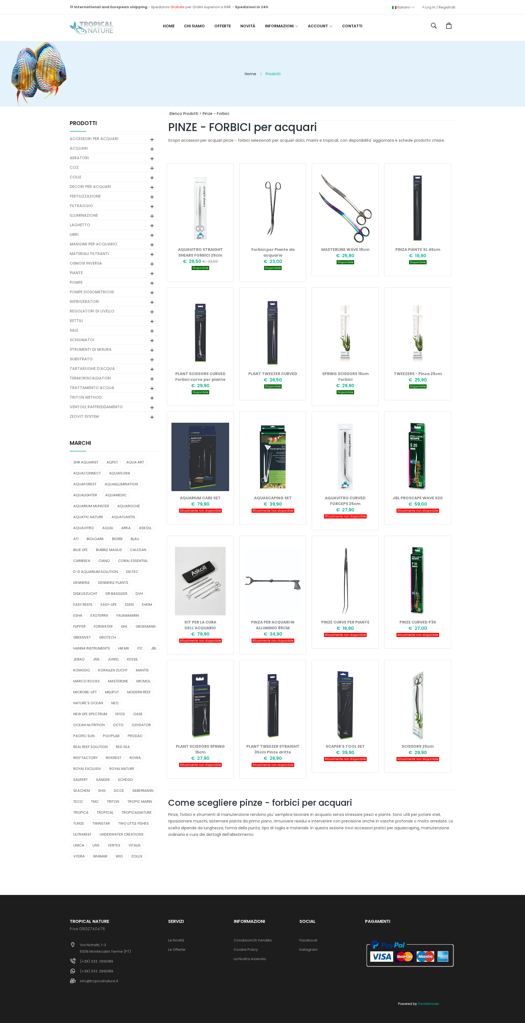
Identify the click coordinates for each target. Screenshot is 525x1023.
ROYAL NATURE (122, 768)
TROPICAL (105, 812)
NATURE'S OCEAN (88, 703)
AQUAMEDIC (116, 495)
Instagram (308, 949)
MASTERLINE (118, 681)
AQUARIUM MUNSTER (91, 506)
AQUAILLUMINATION (121, 484)
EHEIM (147, 604)
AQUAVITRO (83, 528)
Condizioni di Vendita (253, 940)
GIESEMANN (146, 626)
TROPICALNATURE (137, 812)
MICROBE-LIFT (85, 692)
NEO (115, 703)
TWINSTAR (101, 823)
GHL (124, 626)
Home (168, 26)
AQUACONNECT (87, 473)
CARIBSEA (81, 560)
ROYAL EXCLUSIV (87, 768)
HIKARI (123, 648)
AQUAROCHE (128, 506)
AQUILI (107, 528)
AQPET (112, 462)
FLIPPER (79, 626)
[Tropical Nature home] (91, 28)
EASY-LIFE (109, 604)
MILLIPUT (112, 692)
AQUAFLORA (119, 473)
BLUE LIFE (80, 549)
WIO (119, 856)
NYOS (120, 714)
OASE (138, 714)
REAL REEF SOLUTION (90, 746)
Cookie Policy (246, 949)
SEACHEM (81, 790)
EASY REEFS (82, 604)
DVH (139, 593)
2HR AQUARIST (85, 462)
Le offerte (176, 949)
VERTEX (114, 845)
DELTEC (132, 571)
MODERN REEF (139, 692)
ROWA (135, 757)
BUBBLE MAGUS (109, 549)
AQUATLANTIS (123, 517)
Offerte (222, 26)
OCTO (118, 725)
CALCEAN (138, 549)
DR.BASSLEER (116, 593)
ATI (75, 538)
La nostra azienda (250, 958)
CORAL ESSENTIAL (133, 560)
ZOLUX (136, 856)
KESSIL (132, 659)
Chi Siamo (194, 26)
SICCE (119, 790)
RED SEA (123, 746)
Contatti (352, 26)
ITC (140, 648)
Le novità (176, 940)
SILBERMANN (142, 790)
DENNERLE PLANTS (113, 582)
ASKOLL (145, 528)
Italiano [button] (403, 7)
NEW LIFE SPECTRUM (90, 714)
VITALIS (135, 845)
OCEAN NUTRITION (89, 725)
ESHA (77, 615)
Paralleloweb (428, 1003)
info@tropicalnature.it (99, 981)
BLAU (135, 538)
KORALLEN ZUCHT (113, 670)
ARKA (126, 528)
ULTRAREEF (82, 834)
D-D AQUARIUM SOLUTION (95, 571)
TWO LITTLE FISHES (133, 823)
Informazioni (279, 26)
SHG (102, 790)
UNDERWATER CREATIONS (122, 834)
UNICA (78, 845)
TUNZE (78, 823)
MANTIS (142, 670)
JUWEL (113, 659)
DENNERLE (81, 582)
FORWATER (103, 626)
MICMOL (143, 681)
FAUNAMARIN (127, 615)
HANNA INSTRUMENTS (91, 648)
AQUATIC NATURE (88, 517)
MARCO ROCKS (86, 681)
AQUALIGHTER (85, 495)
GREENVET (82, 637)
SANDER (103, 779)
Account (318, 26)
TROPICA (81, 812)
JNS (96, 659)
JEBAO (79, 659)
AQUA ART (135, 462)
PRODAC (135, 735)
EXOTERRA (99, 615)
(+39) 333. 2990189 (96, 961)
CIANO (104, 560)
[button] (434, 26)
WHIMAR (100, 856)
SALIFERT (80, 779)
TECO (78, 801)
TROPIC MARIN (139, 801)
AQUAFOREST (85, 484)
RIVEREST (113, 757)
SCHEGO (125, 779)
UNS (96, 845)
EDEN (129, 604)
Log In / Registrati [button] (440, 7)
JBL (153, 648)
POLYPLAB (111, 735)
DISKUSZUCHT (85, 593)
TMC (95, 801)
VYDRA (79, 856)
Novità (247, 26)
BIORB (117, 538)
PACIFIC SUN (84, 735)
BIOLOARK (95, 538)
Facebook (308, 940)
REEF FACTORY (85, 757)
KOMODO (81, 670)
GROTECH (107, 637)
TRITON (113, 801)
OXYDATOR (141, 725)
